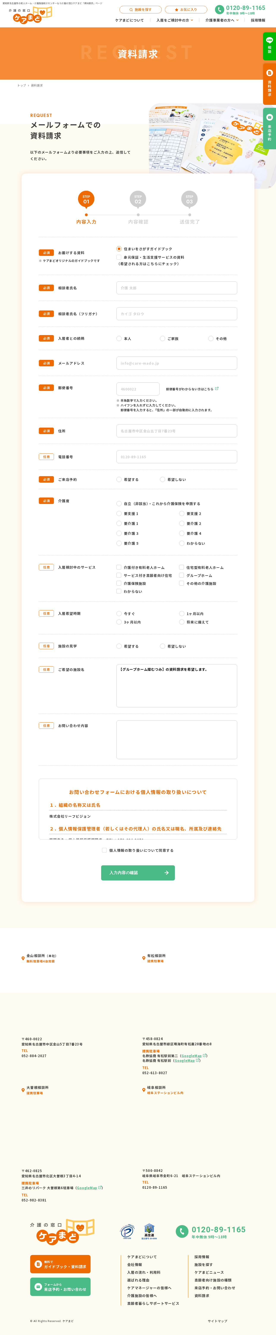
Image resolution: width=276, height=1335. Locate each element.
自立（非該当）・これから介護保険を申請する (162, 503)
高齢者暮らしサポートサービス (153, 1303)
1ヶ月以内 (195, 613)
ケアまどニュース (209, 1272)
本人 (128, 338)
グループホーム (199, 575)
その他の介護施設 (201, 583)
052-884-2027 (34, 1053)
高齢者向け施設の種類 (213, 1280)
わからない (196, 543)
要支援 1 (131, 513)
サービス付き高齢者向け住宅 (148, 575)
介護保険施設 (135, 583)
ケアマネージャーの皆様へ (149, 1287)
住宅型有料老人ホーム (205, 567)
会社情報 (134, 1264)
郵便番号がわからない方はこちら (190, 389)
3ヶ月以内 (132, 622)
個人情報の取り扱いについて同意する (141, 850)
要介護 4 (194, 533)
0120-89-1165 (154, 1185)
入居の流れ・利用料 (144, 1272)
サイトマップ (217, 1321)
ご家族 (173, 338)
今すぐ (129, 613)
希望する (131, 479)
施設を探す (203, 1264)
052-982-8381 (34, 1197)
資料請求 (201, 1295)
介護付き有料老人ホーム (144, 567)
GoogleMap (192, 1055)
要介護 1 (131, 523)
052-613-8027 (154, 1070)
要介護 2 (194, 523)
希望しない (177, 479)
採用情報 (201, 1256)
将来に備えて (198, 622)
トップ (21, 85)
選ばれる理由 (138, 1280)
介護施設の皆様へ (142, 1295)
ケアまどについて (142, 1256)
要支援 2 (194, 513)
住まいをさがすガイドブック (148, 248)
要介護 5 (131, 543)
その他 (221, 338)
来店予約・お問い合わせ (214, 1287)
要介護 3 (131, 533)
